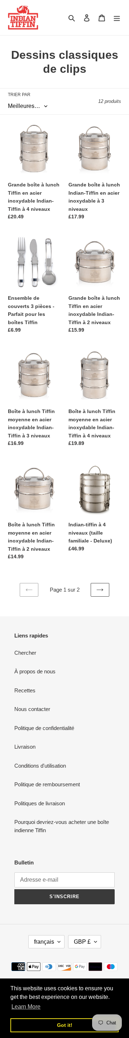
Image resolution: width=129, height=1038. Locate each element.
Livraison (24, 747)
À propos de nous (35, 671)
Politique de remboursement (47, 784)
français (44, 942)
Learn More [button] (25, 1007)
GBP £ (82, 942)
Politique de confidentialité (44, 728)
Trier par (19, 94)
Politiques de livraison (39, 803)
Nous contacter (32, 709)
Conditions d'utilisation (40, 766)
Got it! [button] (64, 1025)
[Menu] (116, 17)
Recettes (24, 690)
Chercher (25, 653)
